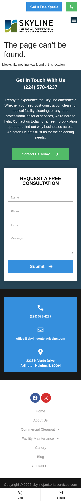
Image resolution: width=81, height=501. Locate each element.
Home (40, 411)
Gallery (40, 448)
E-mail (61, 497)
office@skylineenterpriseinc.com (40, 338)
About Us (40, 420)
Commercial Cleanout (38, 429)
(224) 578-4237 (40, 87)
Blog (40, 457)
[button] (74, 20)
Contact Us (40, 466)
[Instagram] (46, 398)
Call (20, 497)
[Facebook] (35, 398)
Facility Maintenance (38, 439)
